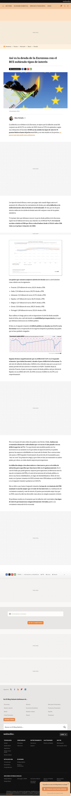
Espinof (32, 745)
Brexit (5, 711)
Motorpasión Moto (62, 745)
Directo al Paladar (48, 743)
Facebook (68, 6)
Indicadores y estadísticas (31, 574)
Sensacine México (35, 778)
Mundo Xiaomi (8, 755)
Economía (6, 704)
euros (48, 574)
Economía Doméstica (32, 708)
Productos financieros (54, 708)
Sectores (9, 6)
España (50, 711)
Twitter (65, 6)
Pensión (36, 46)
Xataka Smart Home (7, 751)
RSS (18, 689)
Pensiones (8, 46)
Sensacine (33, 743)
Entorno (28, 704)
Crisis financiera (8, 715)
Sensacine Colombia (33, 782)
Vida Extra (20, 745)
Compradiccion (8, 767)
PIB (43, 574)
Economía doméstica (21, 6)
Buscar (64, 727)
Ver (36, 622)
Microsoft (22, 46)
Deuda (55, 574)
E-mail (31, 69)
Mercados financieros (37, 6)
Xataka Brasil (7, 781)
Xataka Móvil (7, 745)
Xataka (6, 743)
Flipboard (61, 6)
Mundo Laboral (8, 708)
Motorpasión (60, 743)
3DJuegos (20, 743)
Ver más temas (9, 719)
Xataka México (8, 778)
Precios (16, 46)
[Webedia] (67, 1)
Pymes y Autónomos (20, 765)
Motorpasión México (60, 779)
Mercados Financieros (54, 704)
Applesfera (7, 748)
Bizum (29, 46)
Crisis (49, 6)
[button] (20, 118)
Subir (62, 734)
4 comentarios (16, 69)
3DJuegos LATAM (22, 778)
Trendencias (7, 762)
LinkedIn (25, 689)
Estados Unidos (30, 711)
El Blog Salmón (21, 762)
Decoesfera (7, 764)
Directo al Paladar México (48, 779)
